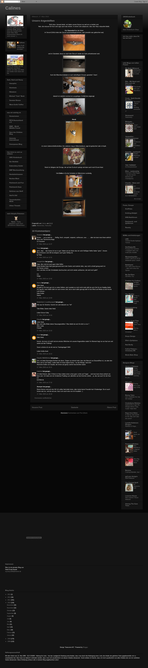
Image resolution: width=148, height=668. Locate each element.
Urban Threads (14, 205)
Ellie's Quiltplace (131, 340)
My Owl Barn (130, 274)
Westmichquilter (131, 257)
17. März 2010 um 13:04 (44, 298)
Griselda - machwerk (132, 152)
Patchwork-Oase (15, 187)
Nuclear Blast (14, 178)
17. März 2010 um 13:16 (44, 315)
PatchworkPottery (131, 444)
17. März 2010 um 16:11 (44, 367)
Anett (38, 335)
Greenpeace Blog (15, 144)
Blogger (85, 647)
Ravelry (128, 227)
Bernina (128, 470)
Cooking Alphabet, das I (132, 472)
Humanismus (14, 116)
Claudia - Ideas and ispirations (132, 183)
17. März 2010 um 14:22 (44, 354)
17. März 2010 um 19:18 (44, 394)
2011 (9, 600)
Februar (9, 632)
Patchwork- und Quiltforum (131, 222)
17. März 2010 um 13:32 (44, 330)
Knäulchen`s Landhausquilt (46, 302)
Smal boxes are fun (137, 434)
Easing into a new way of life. (137, 385)
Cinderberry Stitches (132, 403)
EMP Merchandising (16, 170)
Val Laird (128, 382)
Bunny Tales (129, 395)
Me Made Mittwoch (132, 68)
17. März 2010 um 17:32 (44, 382)
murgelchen (41, 261)
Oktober (9, 610)
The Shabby (129, 294)
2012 (9, 597)
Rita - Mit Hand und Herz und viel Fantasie (132, 83)
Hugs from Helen (131, 413)
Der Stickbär (13, 161)
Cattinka (39, 371)
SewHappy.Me (130, 247)
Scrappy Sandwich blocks (137, 284)
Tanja (38, 248)
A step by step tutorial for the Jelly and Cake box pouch (132, 416)
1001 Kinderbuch (15, 157)
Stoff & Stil (13, 195)
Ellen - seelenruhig (132, 171)
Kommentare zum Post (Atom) (77, 413)
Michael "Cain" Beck (16, 96)
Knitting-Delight (131, 213)
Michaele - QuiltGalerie (129, 122)
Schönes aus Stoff (16, 191)
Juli (8, 619)
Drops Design (130, 336)
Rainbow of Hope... (131, 426)
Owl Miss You (129, 276)
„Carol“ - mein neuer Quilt (137, 127)
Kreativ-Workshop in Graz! (137, 155)
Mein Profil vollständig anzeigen (20, 47)
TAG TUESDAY (130, 165)
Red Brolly (129, 345)
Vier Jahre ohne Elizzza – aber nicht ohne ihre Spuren (132, 268)
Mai (8, 624)
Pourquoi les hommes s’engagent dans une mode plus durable (132, 250)
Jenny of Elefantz (131, 366)
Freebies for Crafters (132, 281)
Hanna (39, 283)
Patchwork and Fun (16, 183)
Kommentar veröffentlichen (43, 398)
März (9, 630)
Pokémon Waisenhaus (16, 225)
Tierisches (48, 225)
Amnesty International (14, 139)
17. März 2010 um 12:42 (44, 278)
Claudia (39, 319)
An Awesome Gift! (137, 486)
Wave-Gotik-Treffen (16, 104)
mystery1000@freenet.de (13, 571)
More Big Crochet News (136, 460)
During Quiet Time (132, 321)
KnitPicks (128, 209)
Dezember (10, 605)
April (8, 627)
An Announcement (131, 167)
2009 (9, 639)
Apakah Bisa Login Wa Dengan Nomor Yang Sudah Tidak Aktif (132, 406)
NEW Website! (129, 478)
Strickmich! (129, 115)
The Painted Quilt (131, 482)
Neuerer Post (37, 407)
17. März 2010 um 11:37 (44, 244)
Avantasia (13, 87)
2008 (9, 641)
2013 (9, 594)
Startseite (74, 407)
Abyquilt (128, 430)
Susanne (40, 235)
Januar (9, 635)
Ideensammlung (131, 307)
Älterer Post (111, 407)
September (10, 613)
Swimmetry (128, 117)
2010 (9, 602)
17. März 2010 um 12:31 (44, 257)
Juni (8, 621)
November (10, 608)
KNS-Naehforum (131, 217)
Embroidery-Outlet (16, 166)
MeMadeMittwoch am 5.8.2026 (137, 72)
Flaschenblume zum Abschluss (137, 88)
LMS (126, 239)
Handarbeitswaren (16, 174)
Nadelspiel (129, 265)
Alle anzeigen (137, 198)
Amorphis (12, 83)
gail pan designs (131, 476)
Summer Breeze (15, 100)
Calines (13, 8)
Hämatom (12, 92)
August (9, 616)
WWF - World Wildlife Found (14, 127)
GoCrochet (129, 457)
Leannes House (131, 496)
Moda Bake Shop (131, 355)
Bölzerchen (40, 225)
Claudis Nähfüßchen (43, 358)
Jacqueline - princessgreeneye (131, 137)
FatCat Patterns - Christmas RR (131, 349)
